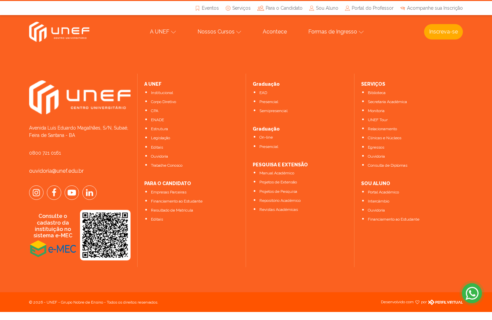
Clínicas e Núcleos (384, 138)
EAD (263, 92)
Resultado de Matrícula (172, 210)
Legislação (160, 138)
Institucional (162, 92)
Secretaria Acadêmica (387, 101)
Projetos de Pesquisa (278, 191)
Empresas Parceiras (168, 192)
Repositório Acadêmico (280, 200)
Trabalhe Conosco (166, 165)
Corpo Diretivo (163, 101)
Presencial (268, 101)
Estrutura (159, 129)
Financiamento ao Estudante (176, 201)
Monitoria (376, 110)
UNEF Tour (378, 119)
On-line (266, 137)
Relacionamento (382, 129)
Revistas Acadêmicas (278, 209)
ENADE (157, 119)
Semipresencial (273, 110)
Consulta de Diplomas (387, 165)
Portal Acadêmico (383, 192)
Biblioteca (377, 92)
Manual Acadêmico (276, 173)
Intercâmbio (378, 201)
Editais (157, 147)
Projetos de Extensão (278, 182)
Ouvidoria (159, 156)
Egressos (376, 147)
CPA (154, 110)
